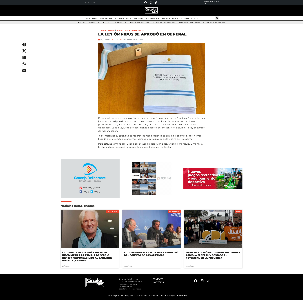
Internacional (153, 18)
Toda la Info (91, 18)
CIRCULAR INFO (108, 30)
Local (129, 18)
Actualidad (122, 30)
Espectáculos (191, 18)
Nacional (138, 18)
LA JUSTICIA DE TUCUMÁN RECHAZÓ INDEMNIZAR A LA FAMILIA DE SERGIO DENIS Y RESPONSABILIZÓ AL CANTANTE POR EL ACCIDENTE (87, 256)
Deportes (177, 18)
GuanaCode (181, 295)
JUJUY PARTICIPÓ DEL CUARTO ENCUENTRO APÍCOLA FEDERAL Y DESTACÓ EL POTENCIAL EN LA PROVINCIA (213, 255)
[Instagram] (150, 2)
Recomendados (136, 30)
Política (166, 18)
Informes (119, 18)
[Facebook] (145, 2)
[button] (217, 18)
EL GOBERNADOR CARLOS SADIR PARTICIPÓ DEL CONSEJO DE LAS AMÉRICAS (151, 254)
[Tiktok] (156, 2)
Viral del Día (106, 18)
